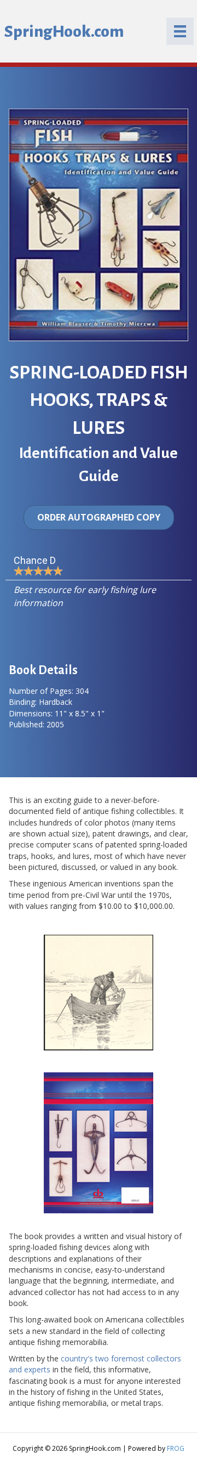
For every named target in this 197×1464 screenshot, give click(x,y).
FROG (175, 1448)
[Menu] (180, 31)
